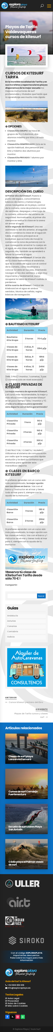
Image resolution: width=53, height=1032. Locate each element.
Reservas (42, 1019)
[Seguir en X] (12, 1017)
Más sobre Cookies (17, 1005)
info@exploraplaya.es (19, 987)
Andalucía (12, 615)
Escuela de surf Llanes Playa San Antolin (25, 828)
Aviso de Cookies (16, 1003)
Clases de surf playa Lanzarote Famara (20, 758)
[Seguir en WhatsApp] (23, 1017)
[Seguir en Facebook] (7, 1017)
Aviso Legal (13, 998)
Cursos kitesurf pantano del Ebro (26, 702)
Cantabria (12, 631)
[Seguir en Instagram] (18, 1017)
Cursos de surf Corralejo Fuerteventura (23, 793)
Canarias (12, 626)
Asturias (11, 620)
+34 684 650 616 (15, 985)
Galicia (11, 636)
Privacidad (13, 1000)
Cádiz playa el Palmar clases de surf (25, 863)
